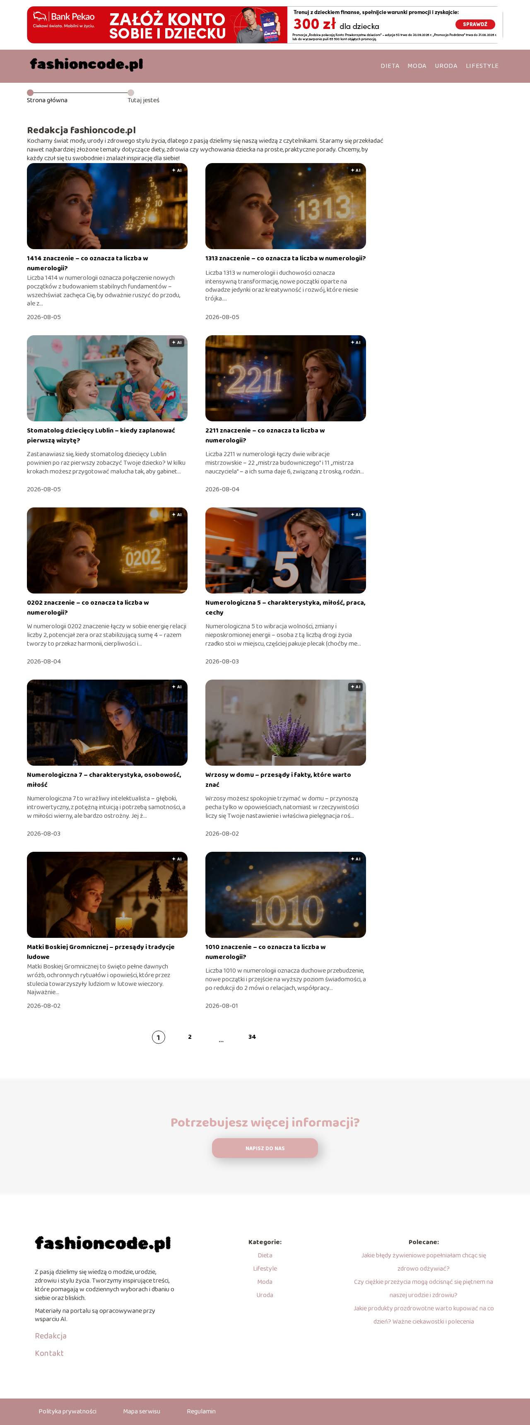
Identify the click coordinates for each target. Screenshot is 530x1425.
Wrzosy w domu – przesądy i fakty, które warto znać (278, 780)
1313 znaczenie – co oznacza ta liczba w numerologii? (285, 258)
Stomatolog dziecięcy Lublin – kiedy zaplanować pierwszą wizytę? (101, 435)
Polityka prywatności (67, 1411)
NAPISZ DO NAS (265, 1148)
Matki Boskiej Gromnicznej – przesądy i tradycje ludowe (101, 952)
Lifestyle (482, 66)
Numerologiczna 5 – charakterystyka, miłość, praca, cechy (285, 608)
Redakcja (51, 1336)
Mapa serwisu (141, 1411)
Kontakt (49, 1353)
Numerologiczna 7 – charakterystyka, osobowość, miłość (104, 780)
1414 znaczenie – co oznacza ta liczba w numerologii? (87, 263)
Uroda (446, 66)
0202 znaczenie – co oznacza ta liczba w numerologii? (88, 608)
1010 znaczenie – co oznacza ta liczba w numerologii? (265, 952)
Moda (416, 66)
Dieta (390, 66)
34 (252, 1037)
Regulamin (201, 1411)
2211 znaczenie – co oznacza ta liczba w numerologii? (265, 435)
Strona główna (47, 100)
